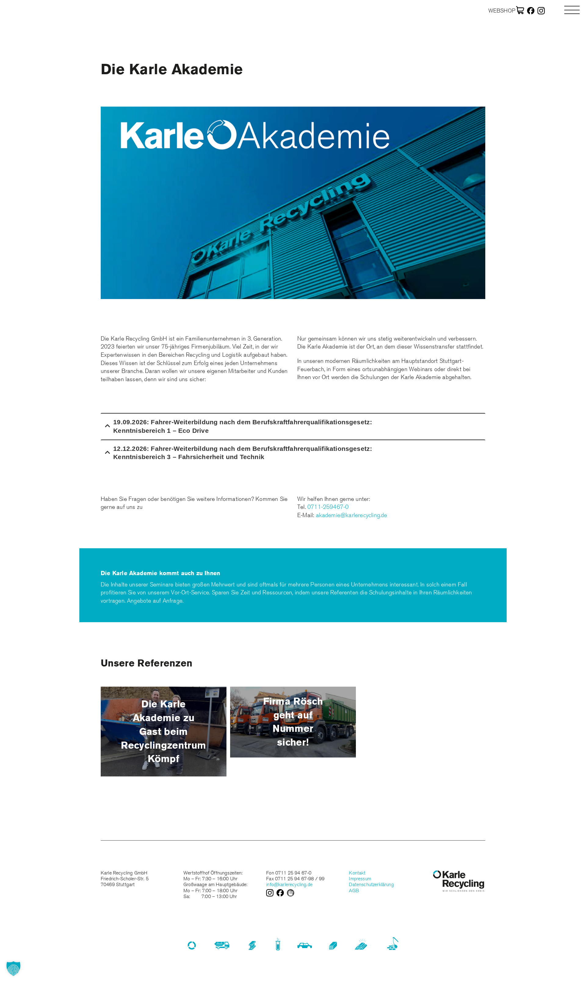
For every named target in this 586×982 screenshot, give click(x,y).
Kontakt (357, 873)
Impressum (360, 879)
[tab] (293, 426)
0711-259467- (326, 506)
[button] (13, 968)
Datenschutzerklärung (371, 884)
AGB (354, 890)
